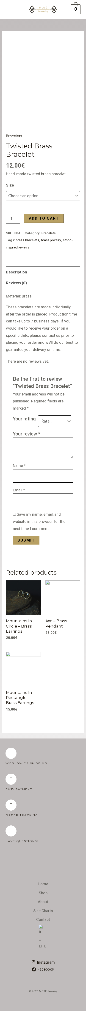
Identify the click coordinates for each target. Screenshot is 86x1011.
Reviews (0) (16, 283)
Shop (43, 893)
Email (19, 490)
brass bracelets (27, 240)
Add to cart (44, 218)
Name (19, 465)
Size (10, 185)
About (43, 901)
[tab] (43, 272)
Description (16, 272)
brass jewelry (51, 240)
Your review (26, 434)
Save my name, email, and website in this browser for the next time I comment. (39, 521)
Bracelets (14, 136)
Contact (43, 919)
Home (43, 884)
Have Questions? (22, 841)
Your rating (24, 419)
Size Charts (43, 910)
